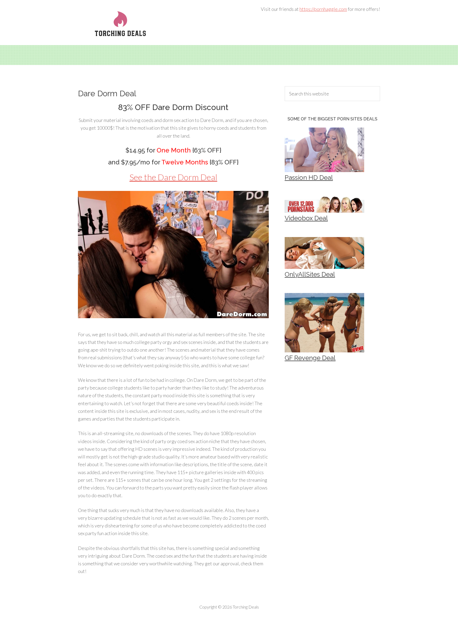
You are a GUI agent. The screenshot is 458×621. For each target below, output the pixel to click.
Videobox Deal (306, 218)
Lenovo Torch (120, 24)
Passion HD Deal (309, 177)
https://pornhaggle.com (323, 9)
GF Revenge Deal (310, 358)
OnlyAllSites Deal (310, 274)
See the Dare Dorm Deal (173, 177)
